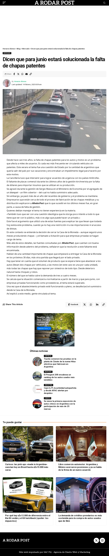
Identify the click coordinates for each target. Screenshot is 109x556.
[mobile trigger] (5, 3)
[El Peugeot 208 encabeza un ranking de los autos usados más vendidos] (37, 376)
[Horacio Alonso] (54, 3)
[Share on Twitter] (18, 74)
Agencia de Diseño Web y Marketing (72, 552)
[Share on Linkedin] (97, 304)
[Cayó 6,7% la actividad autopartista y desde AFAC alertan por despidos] (37, 389)
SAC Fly (48, 552)
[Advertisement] (54, 25)
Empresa (48, 356)
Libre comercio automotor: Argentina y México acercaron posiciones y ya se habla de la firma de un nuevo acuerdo (80, 467)
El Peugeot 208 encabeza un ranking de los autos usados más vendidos (59, 377)
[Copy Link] (30, 74)
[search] (104, 2)
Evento (47, 398)
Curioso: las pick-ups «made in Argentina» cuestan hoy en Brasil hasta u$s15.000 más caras (26, 467)
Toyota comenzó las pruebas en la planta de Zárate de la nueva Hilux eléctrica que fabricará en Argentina (60, 363)
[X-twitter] (96, 540)
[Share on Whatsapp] (22, 74)
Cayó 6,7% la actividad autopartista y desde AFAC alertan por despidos (60, 390)
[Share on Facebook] (14, 74)
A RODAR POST (16, 540)
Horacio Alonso (20, 81)
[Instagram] (102, 540)
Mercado (7, 53)
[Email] (26, 74)
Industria (48, 385)
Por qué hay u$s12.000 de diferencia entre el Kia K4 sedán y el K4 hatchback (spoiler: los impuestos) (27, 518)
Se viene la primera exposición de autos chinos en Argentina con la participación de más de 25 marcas (60, 405)
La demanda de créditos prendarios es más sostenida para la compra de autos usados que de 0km (80, 518)
